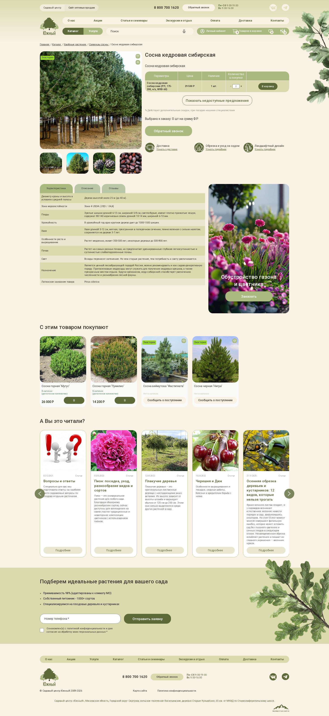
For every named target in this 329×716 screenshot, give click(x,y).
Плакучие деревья (161, 481)
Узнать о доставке (166, 149)
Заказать (248, 296)
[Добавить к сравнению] (138, 62)
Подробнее (63, 550)
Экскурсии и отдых (179, 20)
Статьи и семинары (134, 20)
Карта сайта (140, 690)
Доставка (245, 20)
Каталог (73, 31)
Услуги (93, 31)
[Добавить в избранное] (138, 56)
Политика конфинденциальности (176, 690)
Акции (98, 20)
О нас (71, 20)
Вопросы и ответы (59, 481)
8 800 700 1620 (166, 7)
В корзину (268, 86)
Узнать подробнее (216, 149)
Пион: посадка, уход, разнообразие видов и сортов (113, 485)
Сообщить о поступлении (164, 400)
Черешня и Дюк (209, 481)
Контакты (277, 20)
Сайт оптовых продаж (81, 7)
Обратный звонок (198, 7)
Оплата (215, 20)
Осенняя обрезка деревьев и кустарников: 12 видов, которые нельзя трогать (261, 490)
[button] (40, 163)
